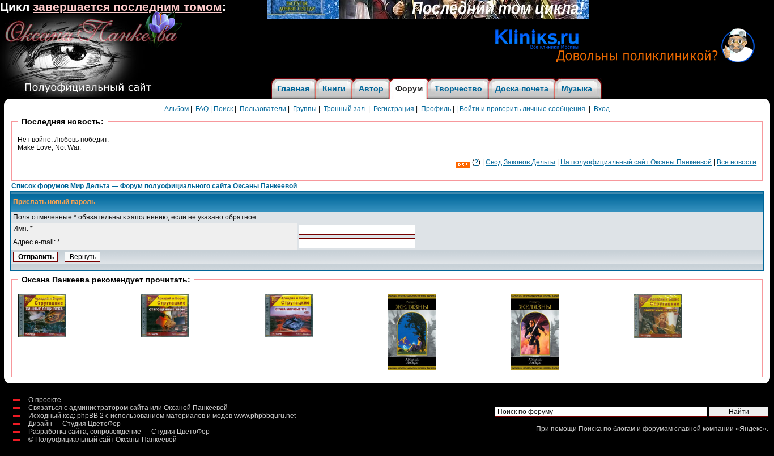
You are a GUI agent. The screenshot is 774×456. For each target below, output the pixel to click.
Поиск (223, 109)
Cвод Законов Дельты (520, 162)
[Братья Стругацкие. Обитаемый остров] (658, 336)
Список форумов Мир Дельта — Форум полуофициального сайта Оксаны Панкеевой (154, 186)
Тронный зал (344, 109)
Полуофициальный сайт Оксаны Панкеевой (106, 440)
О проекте (44, 400)
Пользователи (263, 109)
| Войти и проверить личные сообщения (520, 109)
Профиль (436, 109)
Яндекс (751, 429)
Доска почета (521, 88)
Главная (293, 88)
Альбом (176, 109)
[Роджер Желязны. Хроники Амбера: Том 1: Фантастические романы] (535, 368)
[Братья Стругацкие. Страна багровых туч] (289, 335)
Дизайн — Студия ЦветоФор (74, 424)
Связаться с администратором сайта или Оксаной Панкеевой (128, 408)
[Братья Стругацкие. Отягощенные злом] (165, 335)
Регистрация (393, 109)
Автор (371, 88)
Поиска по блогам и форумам (626, 429)
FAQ (202, 109)
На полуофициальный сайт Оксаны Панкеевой (636, 162)
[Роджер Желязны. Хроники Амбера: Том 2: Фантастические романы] (412, 368)
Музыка (577, 88)
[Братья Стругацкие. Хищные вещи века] (42, 335)
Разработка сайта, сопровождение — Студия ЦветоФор (119, 432)
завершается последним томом (127, 7)
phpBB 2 (90, 416)
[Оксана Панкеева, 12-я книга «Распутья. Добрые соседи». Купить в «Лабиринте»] (428, 17)
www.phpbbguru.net (265, 416)
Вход (602, 109)
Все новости (736, 162)
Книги (334, 88)
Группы (305, 109)
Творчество (458, 88)
